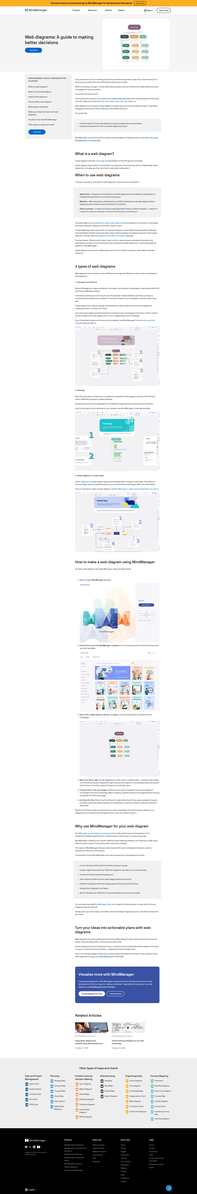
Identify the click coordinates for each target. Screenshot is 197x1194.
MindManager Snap (103, 904)
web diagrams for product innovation (110, 236)
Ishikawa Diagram (86, 1099)
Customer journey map (161, 1113)
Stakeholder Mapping (59, 1108)
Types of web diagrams (37, 97)
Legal (151, 1155)
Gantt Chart (34, 1084)
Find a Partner (126, 1161)
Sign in (150, 10)
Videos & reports (98, 1148)
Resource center (99, 1145)
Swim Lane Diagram (163, 1091)
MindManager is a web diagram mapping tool (94, 833)
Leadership (125, 1178)
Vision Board (59, 1101)
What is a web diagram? (38, 87)
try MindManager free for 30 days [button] (101, 987)
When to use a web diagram (39, 92)
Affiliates (124, 1168)
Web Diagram (135, 1101)
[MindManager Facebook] (26, 1147)
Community (125, 1155)
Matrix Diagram (85, 1089)
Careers (123, 1181)
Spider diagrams (82, 482)
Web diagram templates (38, 107)
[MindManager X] (30, 1147)
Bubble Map (109, 1091)
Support (123, 1151)
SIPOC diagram (85, 1117)
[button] (77, 10)
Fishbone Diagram (87, 1104)
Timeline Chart (35, 1094)
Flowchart (159, 1081)
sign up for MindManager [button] (101, 956)
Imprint (151, 1167)
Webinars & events (99, 1151)
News (123, 1175)
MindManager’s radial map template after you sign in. (137, 489)
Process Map (160, 1096)
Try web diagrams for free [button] (92, 994)
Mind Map (108, 1086)
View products (115, 994)
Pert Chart (33, 1099)
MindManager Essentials (73, 1154)
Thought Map (59, 1091)
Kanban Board (35, 1089)
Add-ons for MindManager (73, 1170)
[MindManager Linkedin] (34, 1147)
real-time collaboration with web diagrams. (118, 101)
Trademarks (153, 1151)
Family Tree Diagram (138, 1111)
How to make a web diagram (40, 102)
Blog (94, 1158)
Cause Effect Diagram (84, 1111)
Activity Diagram (161, 1101)
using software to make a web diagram (106, 223)
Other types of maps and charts (41, 125)
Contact (124, 1171)
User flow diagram (162, 1119)
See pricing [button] (163, 10)
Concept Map (60, 1086)
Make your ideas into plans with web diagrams (43, 113)
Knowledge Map (136, 1091)
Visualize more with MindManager (42, 120)
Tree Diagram (135, 1086)
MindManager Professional (74, 1145)
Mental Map (84, 1094)
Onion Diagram (136, 1081)
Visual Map (59, 1096)
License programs (70, 1167)
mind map (100, 161)
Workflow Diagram (162, 1086)
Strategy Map (59, 1081)
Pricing (123, 1148)
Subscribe (96, 1161)
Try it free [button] (33, 50)
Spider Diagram (111, 1096)
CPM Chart (33, 1104)
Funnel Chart (160, 1106)
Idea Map (108, 1081)
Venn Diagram (85, 1084)
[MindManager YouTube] (38, 1147)
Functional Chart (137, 1106)
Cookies (152, 1148)
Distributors (125, 1165)
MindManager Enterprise (73, 1164)
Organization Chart (137, 1096)
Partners (124, 1158)
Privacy (151, 1145)
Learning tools (98, 1155)
